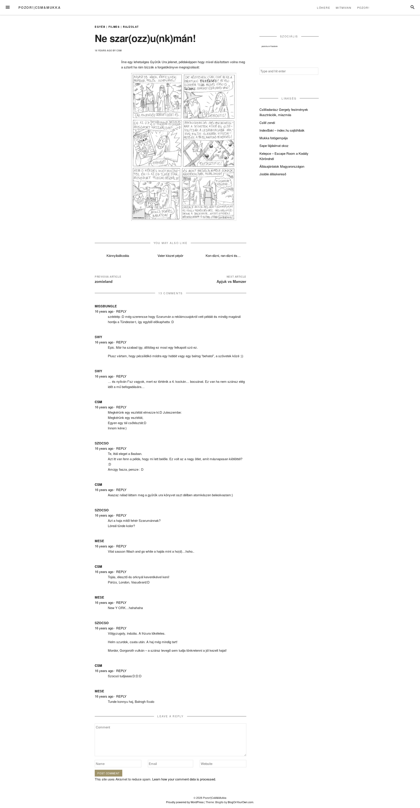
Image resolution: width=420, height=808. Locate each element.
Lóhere (323, 7)
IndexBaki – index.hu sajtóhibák (281, 130)
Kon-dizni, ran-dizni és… (223, 255)
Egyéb (100, 26)
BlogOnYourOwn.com (240, 802)
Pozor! (363, 7)
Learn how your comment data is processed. (184, 779)
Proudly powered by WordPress (185, 802)
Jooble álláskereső (272, 174)
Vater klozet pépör (170, 255)
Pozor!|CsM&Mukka (39, 7)
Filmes (114, 26)
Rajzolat (131, 26)
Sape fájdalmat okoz (274, 145)
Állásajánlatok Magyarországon (281, 166)
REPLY (121, 311)
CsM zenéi (267, 122)
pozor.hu (265, 46)
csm (119, 50)
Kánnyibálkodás (118, 255)
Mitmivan (343, 7)
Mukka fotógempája (273, 138)
